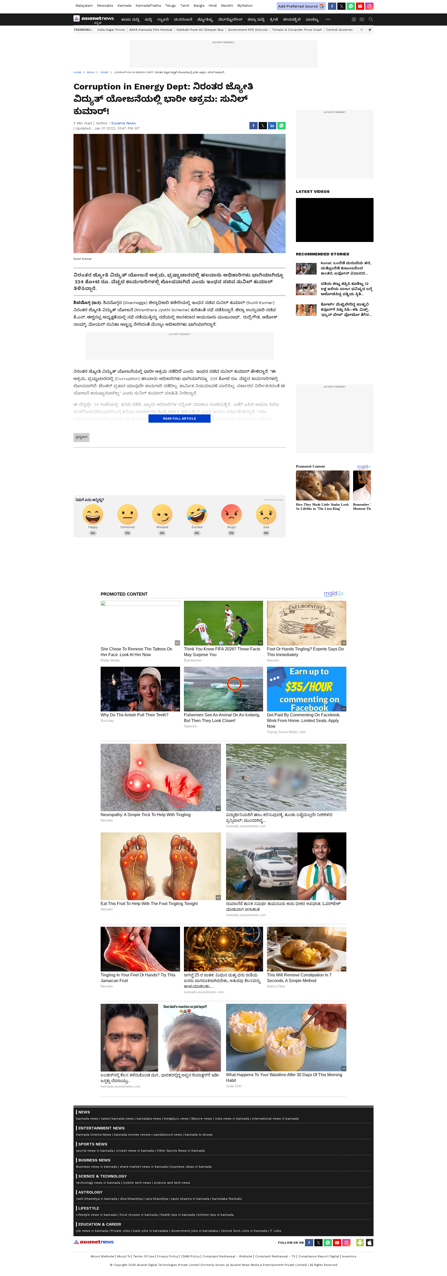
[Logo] (95, 19)
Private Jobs (120, 1231)
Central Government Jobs (346, 30)
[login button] (355, 19)
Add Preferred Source (298, 6)
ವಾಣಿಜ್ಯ (312, 19)
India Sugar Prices (111, 30)
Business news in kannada (96, 1166)
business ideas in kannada (191, 1166)
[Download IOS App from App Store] (369, 1242)
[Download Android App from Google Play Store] (360, 1242)
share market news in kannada (144, 1166)
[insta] (369, 6)
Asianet (93, 1242)
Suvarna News (123, 123)
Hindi (212, 5)
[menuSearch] (371, 19)
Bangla (198, 5)
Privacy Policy (167, 1256)
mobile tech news (137, 1182)
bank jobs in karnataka (150, 1231)
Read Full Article (179, 418)
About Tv (123, 1256)
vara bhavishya (156, 1199)
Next (370, 30)
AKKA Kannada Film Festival (150, 30)
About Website (102, 1256)
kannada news (87, 1118)
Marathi (227, 5)
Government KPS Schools (248, 30)
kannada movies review (132, 1134)
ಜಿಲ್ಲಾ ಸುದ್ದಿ (256, 19)
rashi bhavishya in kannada (96, 1199)
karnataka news (149, 1118)
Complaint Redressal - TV (275, 1256)
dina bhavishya (131, 1199)
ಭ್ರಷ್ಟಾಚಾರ (81, 437)
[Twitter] (341, 6)
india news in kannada (232, 1118)
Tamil (184, 5)
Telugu (170, 5)
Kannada (124, 5)
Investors (349, 1256)
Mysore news (201, 1118)
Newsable (105, 5)
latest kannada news (117, 1118)
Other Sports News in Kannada (181, 1150)
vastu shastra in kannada (190, 1199)
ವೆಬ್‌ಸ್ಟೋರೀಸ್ (230, 19)
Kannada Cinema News (93, 1134)
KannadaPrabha (148, 5)
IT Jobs (275, 1231)
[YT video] (360, 6)
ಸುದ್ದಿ (148, 19)
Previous (362, 30)
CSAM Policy (190, 1256)
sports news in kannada (94, 1150)
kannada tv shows (199, 1134)
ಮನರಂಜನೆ (183, 19)
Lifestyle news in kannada (96, 1215)
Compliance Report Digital (318, 1256)
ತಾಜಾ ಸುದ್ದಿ (130, 19)
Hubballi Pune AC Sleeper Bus (200, 30)
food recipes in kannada (139, 1215)
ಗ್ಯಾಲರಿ (163, 19)
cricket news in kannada (135, 1150)
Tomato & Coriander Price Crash (297, 30)
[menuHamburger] (362, 19)
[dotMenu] (328, 19)
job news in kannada (92, 1231)
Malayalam (84, 5)
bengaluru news (176, 1118)
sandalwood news (167, 1134)
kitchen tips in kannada (216, 1215)
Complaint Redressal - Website (227, 1256)
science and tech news (172, 1182)
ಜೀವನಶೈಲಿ (292, 19)
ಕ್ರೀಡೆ (274, 19)
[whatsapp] (351, 6)
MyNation (245, 5)
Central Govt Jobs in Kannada (244, 1231)
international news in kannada (275, 1118)
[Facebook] (332, 6)
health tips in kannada (177, 1215)
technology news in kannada (98, 1182)
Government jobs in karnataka (194, 1231)
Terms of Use (143, 1256)
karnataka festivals (227, 1199)
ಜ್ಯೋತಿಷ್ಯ (205, 19)
